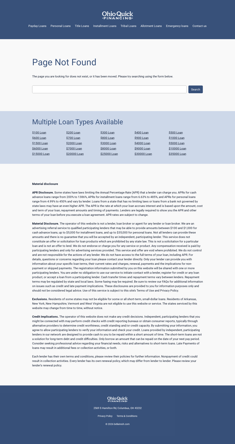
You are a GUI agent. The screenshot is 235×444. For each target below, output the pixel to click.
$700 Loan (73, 138)
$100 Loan (39, 132)
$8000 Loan (108, 148)
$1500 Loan (40, 143)
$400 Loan (141, 132)
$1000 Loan (176, 138)
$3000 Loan (108, 143)
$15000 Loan (41, 154)
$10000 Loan (177, 148)
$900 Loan (141, 138)
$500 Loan (176, 132)
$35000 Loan (177, 154)
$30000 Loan (143, 154)
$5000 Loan (176, 143)
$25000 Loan (109, 154)
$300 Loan (107, 132)
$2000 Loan (74, 143)
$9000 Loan (142, 148)
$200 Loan (73, 132)
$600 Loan (39, 138)
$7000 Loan (74, 148)
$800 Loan (107, 138)
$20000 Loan (75, 154)
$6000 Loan (40, 148)
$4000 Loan (142, 143)
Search (195, 89)
